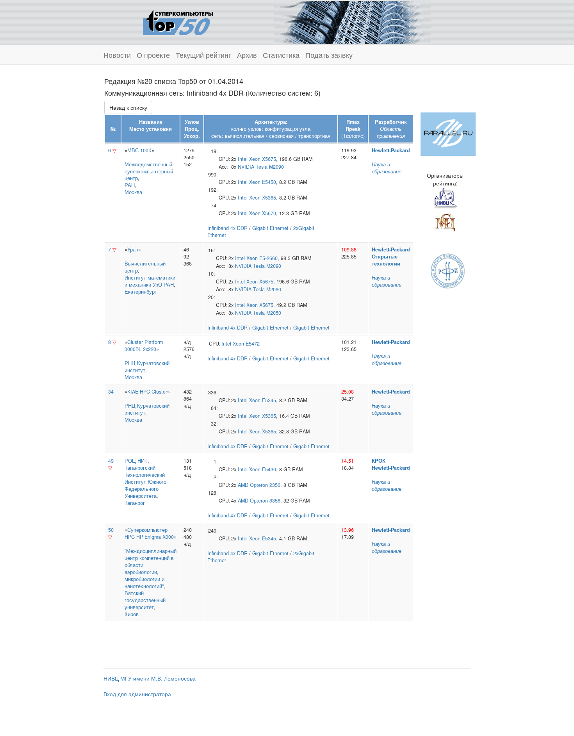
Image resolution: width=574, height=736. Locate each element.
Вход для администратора (137, 694)
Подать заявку (329, 55)
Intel (243, 158)
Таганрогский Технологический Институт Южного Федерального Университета (145, 481)
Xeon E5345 (262, 400)
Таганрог (135, 502)
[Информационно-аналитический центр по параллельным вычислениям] (448, 133)
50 (111, 529)
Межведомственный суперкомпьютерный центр (149, 171)
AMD (243, 484)
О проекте (153, 55)
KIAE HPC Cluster (147, 391)
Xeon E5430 (262, 469)
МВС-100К (139, 150)
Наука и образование (386, 168)
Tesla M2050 (267, 312)
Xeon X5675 (262, 158)
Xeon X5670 (262, 213)
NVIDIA (246, 166)
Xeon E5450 (262, 181)
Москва (133, 192)
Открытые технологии (386, 260)
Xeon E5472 (246, 343)
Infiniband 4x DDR (227, 228)
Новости (117, 55)
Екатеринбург (141, 291)
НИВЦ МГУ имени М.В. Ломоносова (149, 678)
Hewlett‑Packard (391, 150)
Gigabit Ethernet (270, 228)
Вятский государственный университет (145, 600)
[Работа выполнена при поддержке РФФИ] (448, 270)
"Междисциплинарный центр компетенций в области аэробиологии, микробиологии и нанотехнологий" (150, 568)
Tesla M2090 (270, 166)
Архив (247, 55)
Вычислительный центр (145, 267)
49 (111, 460)
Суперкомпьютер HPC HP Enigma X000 (149, 533)
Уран (132, 249)
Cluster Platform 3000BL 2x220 (144, 346)
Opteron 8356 (265, 500)
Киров (132, 614)
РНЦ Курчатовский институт (147, 367)
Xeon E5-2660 (262, 258)
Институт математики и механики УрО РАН (150, 281)
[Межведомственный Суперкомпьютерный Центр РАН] (445, 221)
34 (111, 391)
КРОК (378, 460)
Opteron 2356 (265, 484)
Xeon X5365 (262, 197)
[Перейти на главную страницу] (178, 21)
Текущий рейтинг (203, 55)
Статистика (281, 55)
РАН (130, 185)
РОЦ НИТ (136, 460)
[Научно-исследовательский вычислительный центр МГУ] (445, 198)
